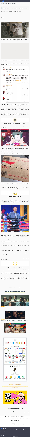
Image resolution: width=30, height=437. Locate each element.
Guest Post (2, 435)
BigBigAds (17, 430)
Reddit (12, 416)
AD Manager (24, 429)
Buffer (19, 416)
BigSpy (16, 429)
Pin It (24, 416)
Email (16, 416)
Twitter (9, 416)
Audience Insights (25, 430)
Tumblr (14, 416)
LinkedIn (22, 416)
